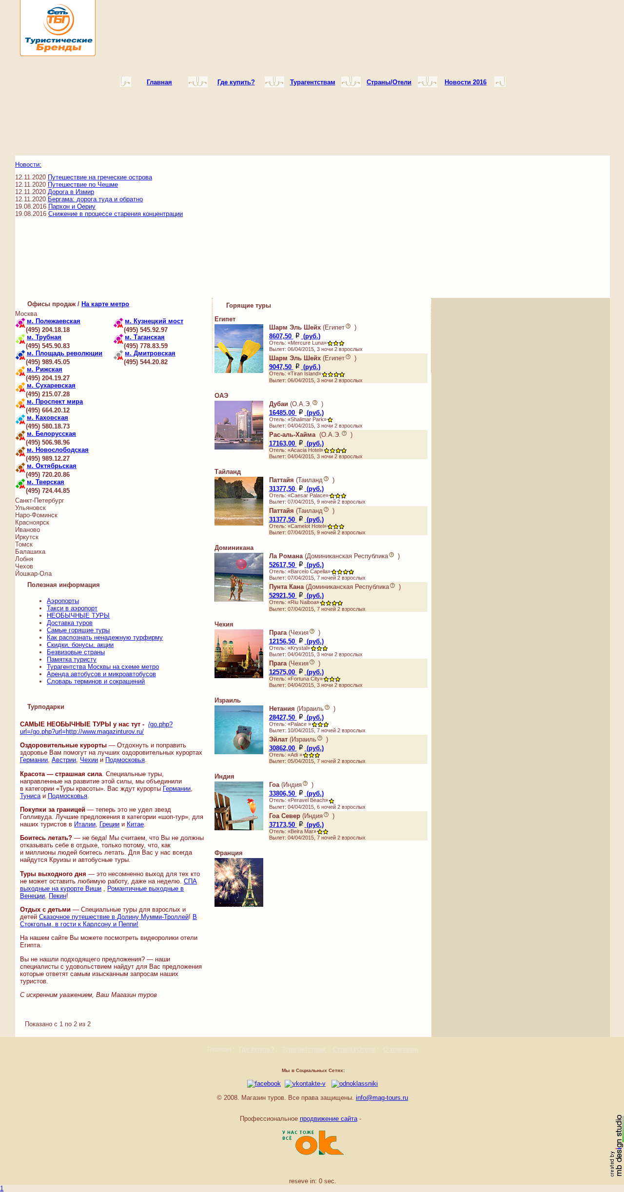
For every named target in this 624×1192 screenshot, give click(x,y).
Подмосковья (125, 759)
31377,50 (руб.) (296, 488)
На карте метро (105, 304)
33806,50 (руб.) (296, 793)
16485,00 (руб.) (296, 412)
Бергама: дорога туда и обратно (95, 199)
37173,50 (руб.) (296, 824)
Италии (85, 824)
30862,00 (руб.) (296, 748)
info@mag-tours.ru (382, 1097)
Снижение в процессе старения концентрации (115, 213)
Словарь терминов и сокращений (96, 681)
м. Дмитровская (150, 353)
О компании (400, 1049)
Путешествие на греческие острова (100, 177)
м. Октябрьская (52, 465)
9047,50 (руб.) (294, 367)
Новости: (28, 164)
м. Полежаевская (53, 321)
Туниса (30, 796)
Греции (109, 824)
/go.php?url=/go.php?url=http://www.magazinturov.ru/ (96, 728)
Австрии (64, 759)
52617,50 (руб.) (296, 564)
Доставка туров (70, 622)
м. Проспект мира (55, 401)
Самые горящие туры (78, 630)
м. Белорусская (51, 433)
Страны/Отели (354, 1049)
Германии (34, 759)
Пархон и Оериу (72, 206)
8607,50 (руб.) (294, 336)
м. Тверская (45, 482)
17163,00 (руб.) (296, 443)
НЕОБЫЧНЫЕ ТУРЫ (78, 615)
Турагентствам (304, 1049)
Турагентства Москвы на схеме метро (103, 666)
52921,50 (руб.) (296, 595)
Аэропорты (63, 601)
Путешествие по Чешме (83, 184)
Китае (135, 824)
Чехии (89, 759)
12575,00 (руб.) (296, 672)
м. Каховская (47, 417)
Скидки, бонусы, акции (80, 644)
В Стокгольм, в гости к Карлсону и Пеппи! (108, 920)
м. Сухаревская (51, 385)
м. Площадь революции (64, 353)
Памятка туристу (72, 659)
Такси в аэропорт (72, 608)
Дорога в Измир (71, 191)
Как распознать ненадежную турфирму (105, 637)
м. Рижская (44, 369)
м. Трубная (44, 337)
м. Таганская (145, 337)
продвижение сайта (328, 1118)
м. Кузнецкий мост (154, 321)
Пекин (57, 895)
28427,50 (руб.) (296, 717)
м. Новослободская (58, 449)
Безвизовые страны (76, 652)
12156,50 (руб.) (296, 641)
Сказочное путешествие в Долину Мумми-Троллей (114, 916)
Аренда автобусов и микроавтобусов (101, 674)
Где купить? (256, 1049)
